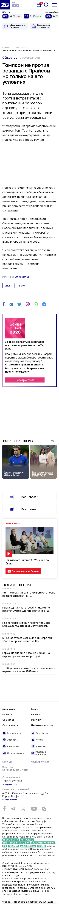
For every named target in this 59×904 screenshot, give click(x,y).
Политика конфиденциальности (15, 768)
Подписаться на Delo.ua (25, 571)
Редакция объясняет (41, 753)
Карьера (35, 714)
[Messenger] (44, 304)
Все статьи (28, 509)
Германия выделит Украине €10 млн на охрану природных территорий (26, 654)
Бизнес (35, 709)
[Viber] (28, 304)
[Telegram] (11, 304)
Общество (9, 57)
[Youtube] (34, 808)
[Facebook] (3, 304)
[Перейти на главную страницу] (5, 4)
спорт (8, 285)
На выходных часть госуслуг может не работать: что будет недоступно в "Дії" (26, 609)
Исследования (15, 753)
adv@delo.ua (9, 784)
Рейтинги (36, 719)
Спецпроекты (10, 725)
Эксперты (12, 739)
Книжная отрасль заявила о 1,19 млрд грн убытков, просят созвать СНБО (27, 639)
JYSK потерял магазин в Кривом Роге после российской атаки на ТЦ (28, 594)
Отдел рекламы (40, 761)
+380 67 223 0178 (12, 781)
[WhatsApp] (36, 304)
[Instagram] (44, 808)
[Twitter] (19, 304)
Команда (7, 761)
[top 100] (15, 4)
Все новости (29, 497)
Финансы (7, 714)
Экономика (8, 709)
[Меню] (54, 4)
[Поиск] (46, 4)
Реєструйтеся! (25, 380)
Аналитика (13, 746)
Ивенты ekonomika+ (42, 725)
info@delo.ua (9, 799)
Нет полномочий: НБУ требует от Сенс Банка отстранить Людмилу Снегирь (26, 624)
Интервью (41, 746)
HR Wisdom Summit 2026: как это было (27, 561)
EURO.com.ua (22, 276)
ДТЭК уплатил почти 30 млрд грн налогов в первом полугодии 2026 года (28, 669)
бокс (22, 285)
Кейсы (39, 739)
